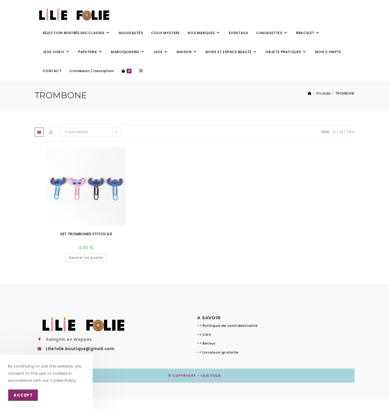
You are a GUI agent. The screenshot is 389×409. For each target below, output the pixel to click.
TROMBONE (345, 93)
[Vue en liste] (50, 132)
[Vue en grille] (39, 132)
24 (341, 132)
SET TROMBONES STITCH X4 (86, 234)
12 (334, 132)
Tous (350, 132)
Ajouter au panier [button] (86, 257)
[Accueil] (309, 93)
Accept (23, 395)
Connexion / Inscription (92, 70)
